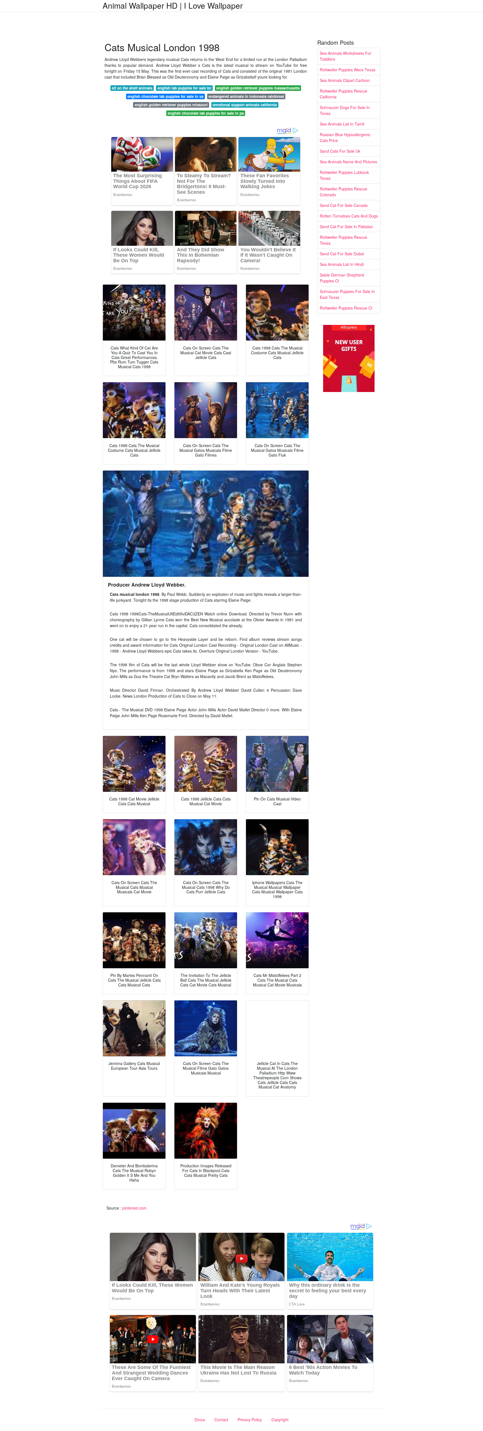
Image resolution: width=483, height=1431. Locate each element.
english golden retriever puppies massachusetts (258, 88)
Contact (221, 1419)
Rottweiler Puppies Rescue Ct (346, 308)
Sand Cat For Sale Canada (344, 205)
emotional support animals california (245, 104)
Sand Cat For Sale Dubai (342, 253)
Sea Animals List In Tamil (342, 124)
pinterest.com (134, 1208)
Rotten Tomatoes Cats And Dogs (349, 216)
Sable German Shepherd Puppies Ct (342, 278)
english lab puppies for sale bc (184, 88)
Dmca (200, 1419)
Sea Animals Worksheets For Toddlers (345, 56)
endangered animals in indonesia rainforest (246, 96)
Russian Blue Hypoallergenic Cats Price (345, 137)
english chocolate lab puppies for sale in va (165, 96)
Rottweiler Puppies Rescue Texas (343, 240)
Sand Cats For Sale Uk (340, 151)
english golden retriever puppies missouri (171, 104)
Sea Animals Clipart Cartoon (345, 80)
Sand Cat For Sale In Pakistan (346, 226)
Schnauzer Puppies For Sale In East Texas (347, 294)
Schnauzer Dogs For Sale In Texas (345, 110)
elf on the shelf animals (132, 88)
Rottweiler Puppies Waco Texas (347, 69)
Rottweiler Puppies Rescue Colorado (343, 191)
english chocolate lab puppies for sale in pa (206, 113)
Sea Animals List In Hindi (342, 264)
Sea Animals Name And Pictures (348, 161)
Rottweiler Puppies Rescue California (343, 94)
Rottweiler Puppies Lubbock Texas (344, 175)
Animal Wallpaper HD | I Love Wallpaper (173, 5)
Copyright (279, 1419)
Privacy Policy (250, 1419)
